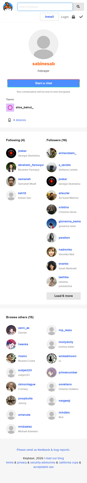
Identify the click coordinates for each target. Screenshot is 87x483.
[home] (8, 5)
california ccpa (68, 462)
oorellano (65, 384)
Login (65, 17)
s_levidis (65, 165)
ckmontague (26, 384)
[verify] (81, 16)
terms (10, 462)
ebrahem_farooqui (31, 165)
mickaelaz (25, 426)
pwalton (64, 237)
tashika (64, 277)
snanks (63, 263)
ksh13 (22, 193)
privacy (22, 462)
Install (49, 16)
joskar (22, 151)
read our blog (55, 458)
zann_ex (24, 328)
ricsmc (22, 356)
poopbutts (25, 398)
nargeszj (64, 400)
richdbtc (64, 412)
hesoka (23, 344)
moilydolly (66, 342)
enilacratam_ (67, 153)
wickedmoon (67, 356)
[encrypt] (73, 16)
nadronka (65, 249)
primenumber (68, 372)
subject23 (25, 370)
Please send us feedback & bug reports (43, 450)
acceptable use (43, 467)
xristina (64, 207)
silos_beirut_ (24, 107)
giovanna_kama (70, 221)
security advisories (42, 462)
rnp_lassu (65, 330)
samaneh (24, 179)
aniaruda (24, 415)
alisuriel (64, 193)
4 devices (19, 120)
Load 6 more (63, 295)
